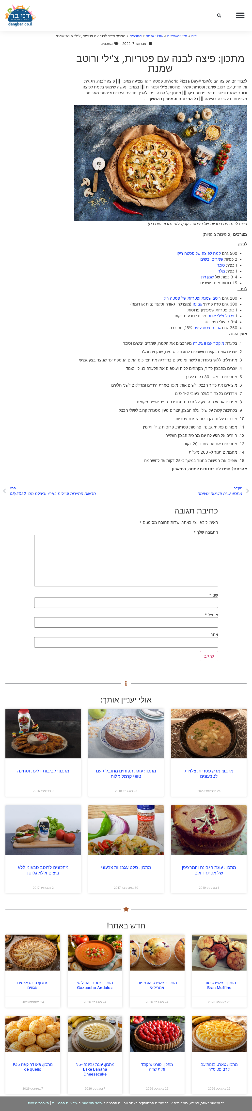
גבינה (197, 304)
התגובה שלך (206, 532)
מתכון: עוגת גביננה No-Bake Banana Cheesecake (95, 1069)
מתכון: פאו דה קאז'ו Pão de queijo (33, 1067)
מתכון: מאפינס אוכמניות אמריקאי (157, 985)
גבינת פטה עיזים (207, 327)
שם (213, 595)
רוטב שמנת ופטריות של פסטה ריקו (191, 298)
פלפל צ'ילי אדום (220, 315)
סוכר (221, 265)
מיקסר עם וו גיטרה (208, 343)
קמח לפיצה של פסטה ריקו (199, 253)
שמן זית (207, 276)
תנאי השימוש (92, 1103)
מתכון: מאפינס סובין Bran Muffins (219, 985)
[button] (240, 15)
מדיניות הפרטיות (64, 1103)
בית (194, 36)
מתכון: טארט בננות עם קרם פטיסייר (219, 1067)
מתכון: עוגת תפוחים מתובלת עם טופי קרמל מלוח (126, 773)
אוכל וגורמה (154, 36)
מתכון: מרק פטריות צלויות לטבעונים (209, 773)
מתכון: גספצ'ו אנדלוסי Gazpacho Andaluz (95, 985)
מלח (221, 271)
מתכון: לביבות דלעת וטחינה (43, 770)
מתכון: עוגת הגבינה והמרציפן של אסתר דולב (209, 870)
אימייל (211, 615)
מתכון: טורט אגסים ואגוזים (32, 985)
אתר (214, 634)
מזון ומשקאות (177, 36)
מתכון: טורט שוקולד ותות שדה (157, 1067)
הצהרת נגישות (38, 1103)
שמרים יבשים (211, 259)
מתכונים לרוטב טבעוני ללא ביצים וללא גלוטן (43, 870)
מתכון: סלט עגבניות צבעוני (126, 867)
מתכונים (135, 36)
